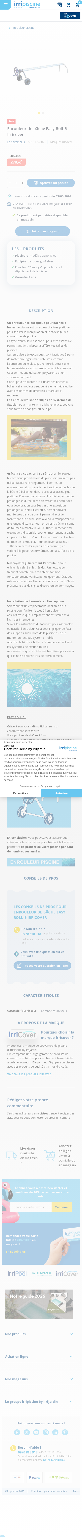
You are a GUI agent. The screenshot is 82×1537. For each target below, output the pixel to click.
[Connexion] (68, 4)
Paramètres (20, 793)
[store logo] (27, 4)
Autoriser (61, 793)
